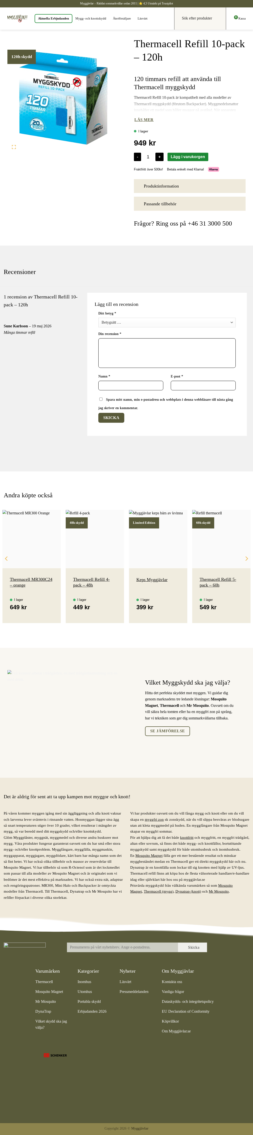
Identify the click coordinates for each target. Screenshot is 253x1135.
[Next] (246, 568)
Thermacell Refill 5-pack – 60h (218, 582)
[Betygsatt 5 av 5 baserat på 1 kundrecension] (190, 71)
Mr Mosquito (219, 891)
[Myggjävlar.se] (17, 18)
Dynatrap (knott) (188, 891)
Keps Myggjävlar (152, 579)
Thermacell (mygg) (158, 891)
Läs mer (143, 120)
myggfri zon (154, 819)
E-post (177, 376)
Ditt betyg (107, 313)
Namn (104, 376)
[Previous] (6, 568)
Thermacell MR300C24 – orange (31, 582)
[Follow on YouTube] (240, 948)
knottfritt (186, 837)
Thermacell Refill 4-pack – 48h (91, 582)
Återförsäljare (122, 18)
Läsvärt (143, 18)
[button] (14, 148)
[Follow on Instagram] (230, 948)
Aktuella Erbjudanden (53, 18)
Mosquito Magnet (149, 855)
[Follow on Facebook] (219, 948)
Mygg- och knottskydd (90, 18)
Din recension (109, 334)
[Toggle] (239, 185)
